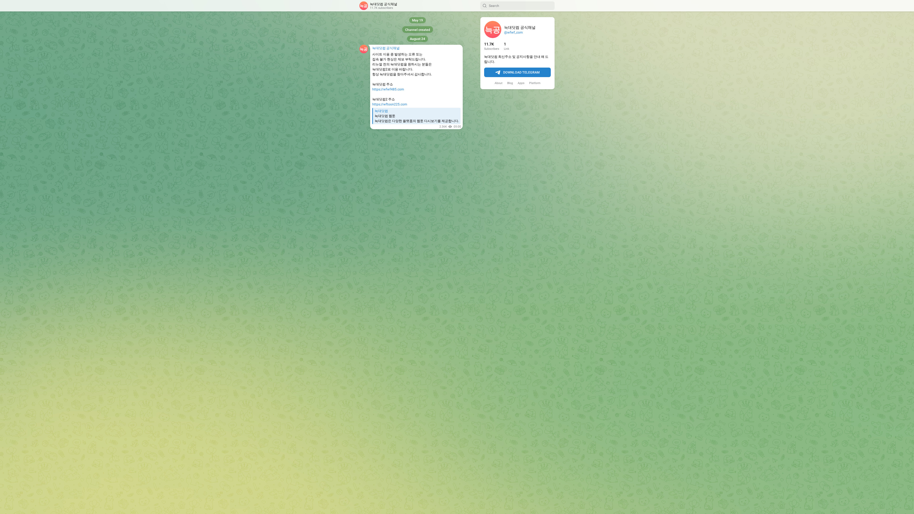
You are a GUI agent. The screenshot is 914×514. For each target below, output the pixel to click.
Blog (510, 83)
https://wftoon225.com (389, 104)
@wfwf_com (513, 32)
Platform (535, 83)
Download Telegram (521, 72)
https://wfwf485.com (388, 89)
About (498, 83)
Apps (521, 83)
